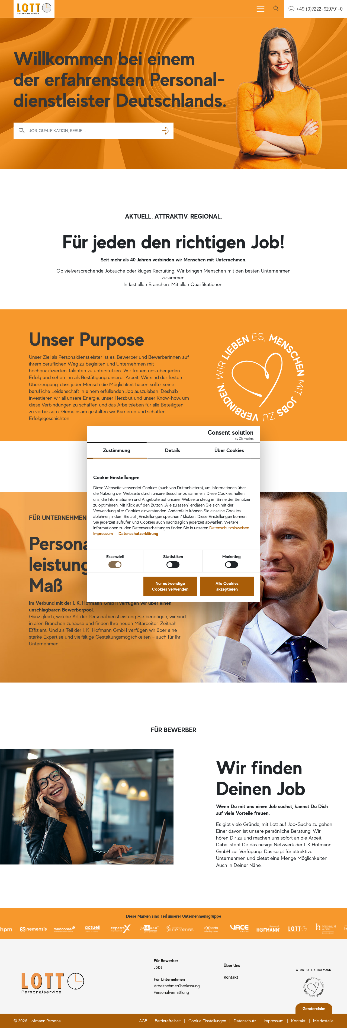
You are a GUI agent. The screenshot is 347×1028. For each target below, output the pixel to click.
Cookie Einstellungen (207, 1020)
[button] (315, 9)
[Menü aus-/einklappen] (260, 9)
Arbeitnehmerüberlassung (177, 985)
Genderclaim (314, 1008)
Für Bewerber (166, 960)
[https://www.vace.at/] (221, 928)
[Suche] (276, 8)
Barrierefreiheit (168, 1020)
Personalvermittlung (171, 992)
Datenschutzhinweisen (229, 527)
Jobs (158, 967)
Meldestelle (323, 1020)
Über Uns (232, 965)
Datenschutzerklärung (138, 533)
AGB (143, 1020)
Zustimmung (116, 450)
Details (172, 450)
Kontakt (231, 977)
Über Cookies (229, 450)
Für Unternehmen (169, 979)
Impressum (274, 1020)
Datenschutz (245, 1020)
